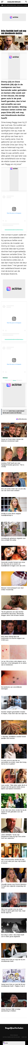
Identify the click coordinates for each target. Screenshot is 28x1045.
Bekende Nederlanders (11, 5)
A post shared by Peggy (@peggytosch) (14, 229)
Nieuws (4, 5)
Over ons (24, 1037)
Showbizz (25, 5)
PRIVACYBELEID (14, 1035)
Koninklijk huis (20, 5)
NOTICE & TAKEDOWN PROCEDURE (11, 1037)
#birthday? (5, 377)
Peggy (14, 380)
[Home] (2, 5)
